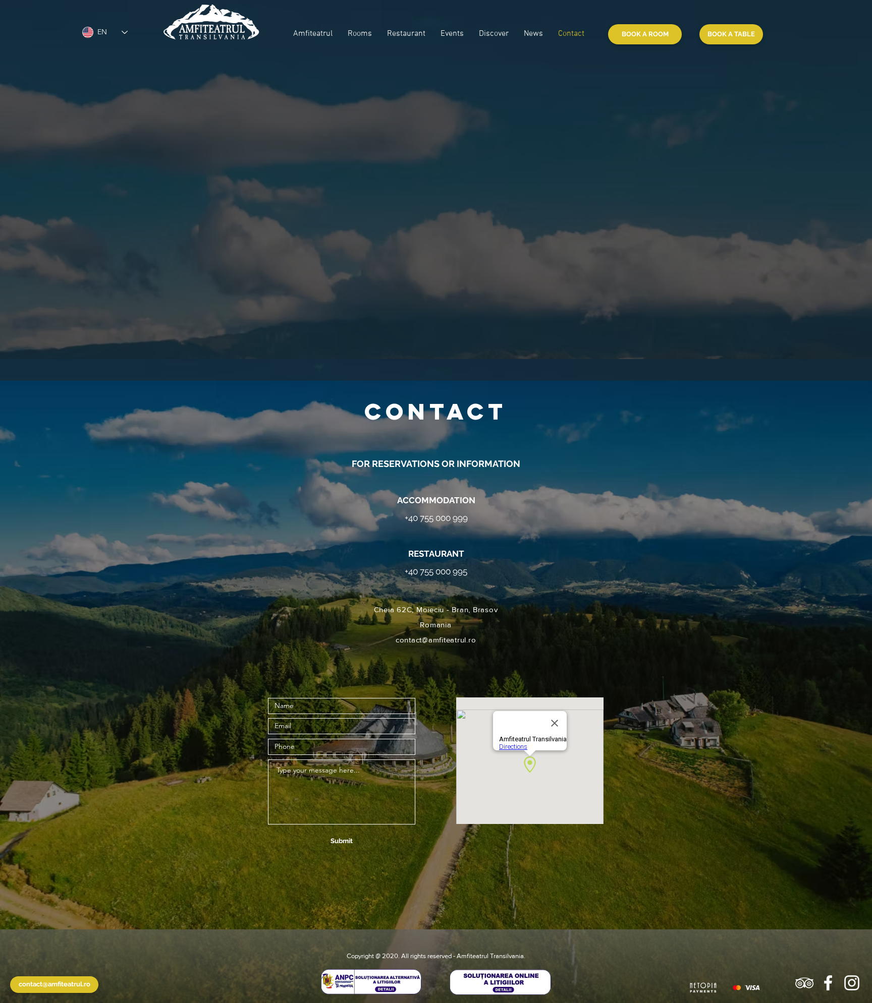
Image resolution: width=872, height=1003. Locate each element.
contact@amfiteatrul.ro (436, 639)
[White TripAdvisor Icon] (804, 983)
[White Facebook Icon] (828, 983)
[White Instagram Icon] (852, 983)
